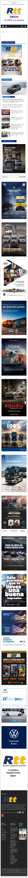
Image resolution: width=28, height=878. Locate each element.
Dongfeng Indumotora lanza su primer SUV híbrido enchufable (17, 133)
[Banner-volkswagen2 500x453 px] (14, 737)
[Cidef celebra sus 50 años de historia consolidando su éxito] (5, 110)
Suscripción (3, 837)
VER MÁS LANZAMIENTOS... (9, 141)
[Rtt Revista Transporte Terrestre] (2, 26)
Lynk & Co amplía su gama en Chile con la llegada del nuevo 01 (13, 100)
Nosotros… (3, 830)
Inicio (2, 828)
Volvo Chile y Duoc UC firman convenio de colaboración (17, 118)
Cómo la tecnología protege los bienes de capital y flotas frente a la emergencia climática (13, 859)
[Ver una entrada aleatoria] (25, 26)
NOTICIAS (12, 96)
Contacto (3, 839)
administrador (12, 102)
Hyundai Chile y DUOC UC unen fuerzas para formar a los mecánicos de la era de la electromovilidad (17, 126)
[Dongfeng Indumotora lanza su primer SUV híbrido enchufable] (5, 132)
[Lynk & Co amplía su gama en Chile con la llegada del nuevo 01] (14, 82)
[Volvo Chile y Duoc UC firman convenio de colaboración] (5, 116)
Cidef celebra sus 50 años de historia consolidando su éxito (17, 111)
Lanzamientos (4, 832)
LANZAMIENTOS (6, 96)
